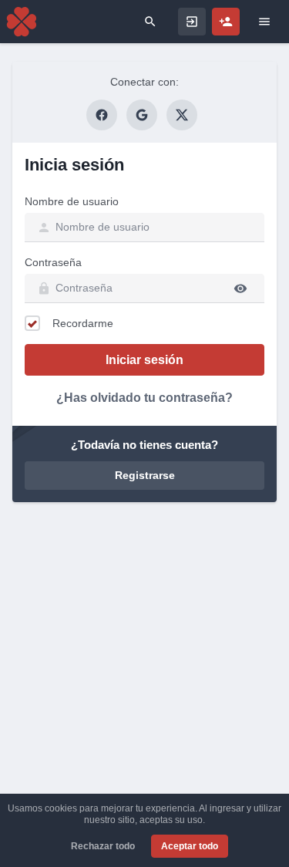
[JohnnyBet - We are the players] (21, 21)
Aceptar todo (189, 846)
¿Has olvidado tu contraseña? (144, 397)
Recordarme (82, 323)
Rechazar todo (103, 846)
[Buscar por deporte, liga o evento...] (150, 21)
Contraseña (53, 262)
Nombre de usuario (72, 201)
